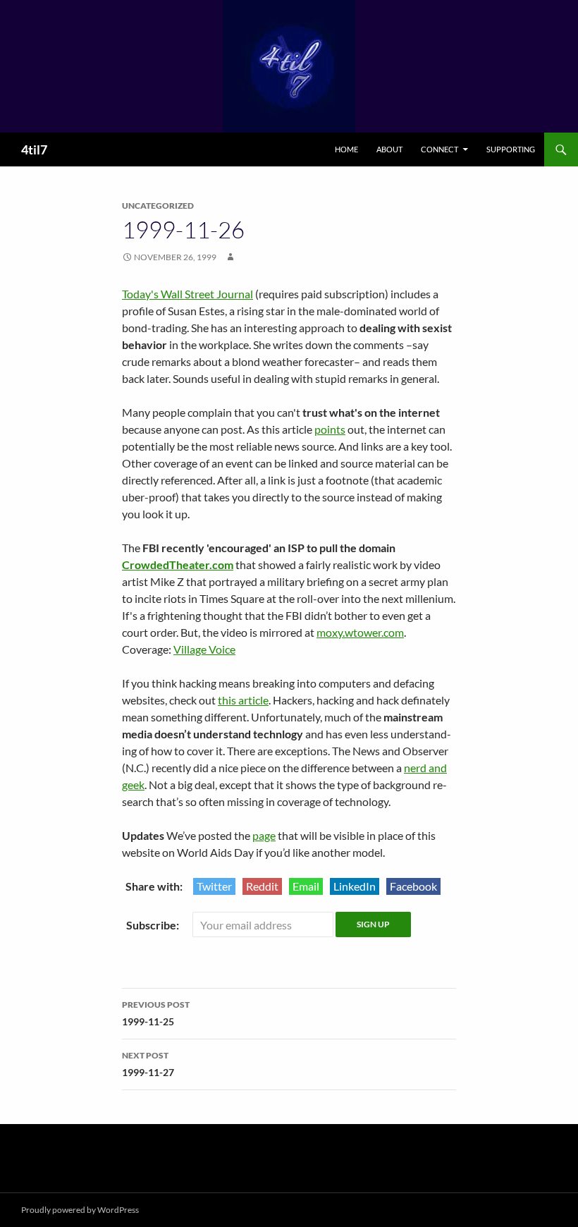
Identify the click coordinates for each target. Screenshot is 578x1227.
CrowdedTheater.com (177, 564)
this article (243, 700)
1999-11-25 (156, 1013)
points (329, 429)
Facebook (413, 886)
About (389, 149)
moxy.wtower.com (360, 632)
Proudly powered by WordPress (80, 1209)
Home (346, 149)
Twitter (214, 886)
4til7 (34, 149)
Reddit (262, 886)
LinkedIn (354, 886)
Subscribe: (153, 925)
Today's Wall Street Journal (187, 293)
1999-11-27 (148, 1064)
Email (306, 886)
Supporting (510, 149)
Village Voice (204, 649)
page (264, 835)
